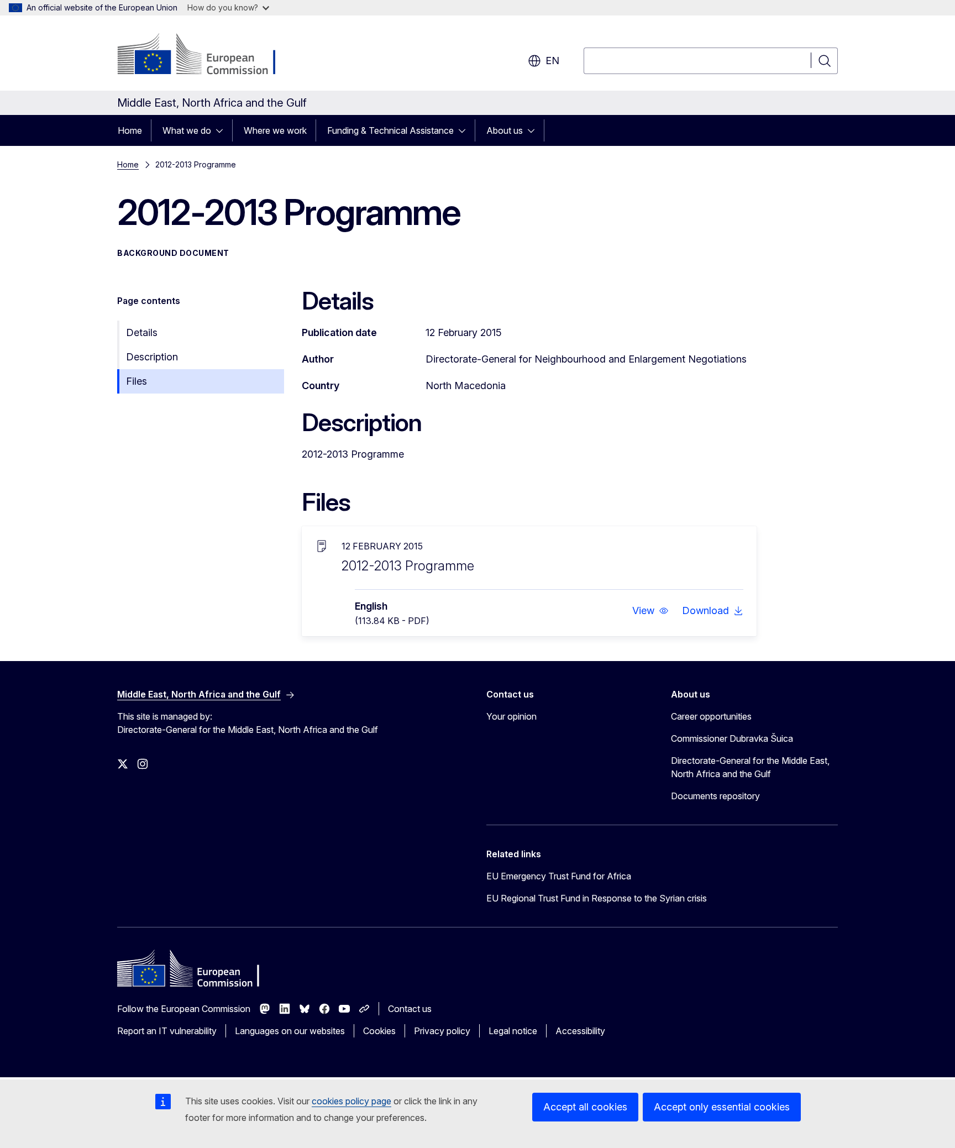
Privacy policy (442, 1030)
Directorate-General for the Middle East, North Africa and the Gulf (750, 767)
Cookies (379, 1030)
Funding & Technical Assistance (390, 130)
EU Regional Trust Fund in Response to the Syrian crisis (596, 898)
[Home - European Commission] (206, 55)
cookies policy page (351, 1101)
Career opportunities (711, 716)
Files (136, 381)
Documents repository (715, 795)
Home (130, 130)
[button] (650, 610)
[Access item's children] (222, 130)
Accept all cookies (585, 1107)
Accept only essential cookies (722, 1107)
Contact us (410, 1008)
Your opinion (511, 716)
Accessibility (580, 1030)
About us (504, 130)
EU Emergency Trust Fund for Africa (558, 876)
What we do (186, 130)
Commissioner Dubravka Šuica (732, 738)
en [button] (552, 60)
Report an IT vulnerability (167, 1030)
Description (152, 357)
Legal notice (513, 1030)
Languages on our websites (290, 1030)
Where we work (275, 130)
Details (142, 332)
